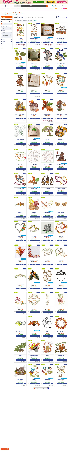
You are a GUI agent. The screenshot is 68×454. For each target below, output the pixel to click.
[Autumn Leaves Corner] (34, 252)
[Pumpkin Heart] (20, 228)
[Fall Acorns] (20, 204)
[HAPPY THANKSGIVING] (61, 30)
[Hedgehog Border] (34, 55)
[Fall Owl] (47, 347)
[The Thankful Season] (20, 180)
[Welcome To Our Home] (34, 30)
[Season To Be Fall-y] (61, 371)
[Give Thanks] (47, 80)
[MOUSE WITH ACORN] (61, 156)
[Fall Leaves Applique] (61, 180)
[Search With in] (11, 19)
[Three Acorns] (34, 276)
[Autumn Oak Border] (20, 276)
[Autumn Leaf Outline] (47, 204)
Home (3, 14)
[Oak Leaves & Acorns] (20, 55)
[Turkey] (47, 323)
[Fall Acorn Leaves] (34, 180)
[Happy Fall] (61, 228)
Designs (6, 14)
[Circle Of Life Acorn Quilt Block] (47, 156)
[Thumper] (47, 55)
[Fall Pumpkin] (47, 30)
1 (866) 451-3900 (57, 6)
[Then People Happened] (20, 80)
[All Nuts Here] (34, 106)
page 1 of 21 (64, 17)
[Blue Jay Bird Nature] (61, 55)
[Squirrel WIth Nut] (47, 228)
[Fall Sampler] (20, 30)
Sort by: (15, 17)
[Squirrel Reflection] (61, 204)
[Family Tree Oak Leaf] (20, 323)
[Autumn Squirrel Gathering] (20, 106)
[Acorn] (34, 323)
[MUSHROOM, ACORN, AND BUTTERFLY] (61, 106)
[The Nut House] (61, 347)
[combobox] (33, 6)
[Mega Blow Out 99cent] (34, 2)
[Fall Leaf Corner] (20, 299)
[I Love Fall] (34, 371)
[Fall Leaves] (34, 204)
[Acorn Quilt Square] (20, 131)
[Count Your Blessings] (20, 156)
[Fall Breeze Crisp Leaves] (61, 80)
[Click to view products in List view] (56, 17)
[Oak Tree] (34, 131)
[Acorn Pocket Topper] (34, 80)
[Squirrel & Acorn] (61, 131)
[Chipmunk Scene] (20, 371)
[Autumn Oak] (20, 252)
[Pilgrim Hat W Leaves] (34, 347)
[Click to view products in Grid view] (58, 17)
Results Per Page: (30, 17)
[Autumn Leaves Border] (61, 299)
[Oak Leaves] (20, 347)
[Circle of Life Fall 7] (34, 156)
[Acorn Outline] (61, 276)
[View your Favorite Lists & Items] (64, 8)
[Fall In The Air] (47, 371)
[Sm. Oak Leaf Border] (61, 323)
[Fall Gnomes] (47, 180)
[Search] (47, 6)
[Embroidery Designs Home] (6, 6)
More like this (23, 45)
